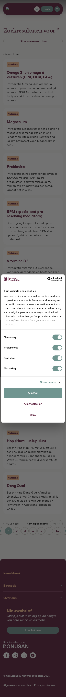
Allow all (33, 392)
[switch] (57, 347)
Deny (33, 415)
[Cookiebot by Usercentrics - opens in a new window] (47, 279)
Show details (48, 382)
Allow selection (33, 403)
